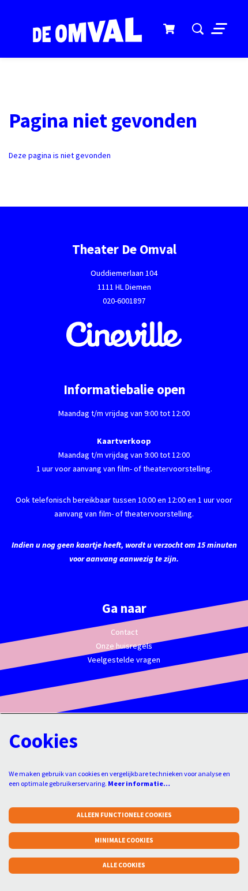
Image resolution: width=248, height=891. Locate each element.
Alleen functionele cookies (124, 815)
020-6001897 (124, 300)
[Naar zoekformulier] (197, 29)
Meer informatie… (139, 783)
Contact (124, 632)
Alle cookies (124, 865)
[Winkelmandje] (169, 29)
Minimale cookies (124, 840)
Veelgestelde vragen (124, 659)
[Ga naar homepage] (81, 31)
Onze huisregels (124, 646)
